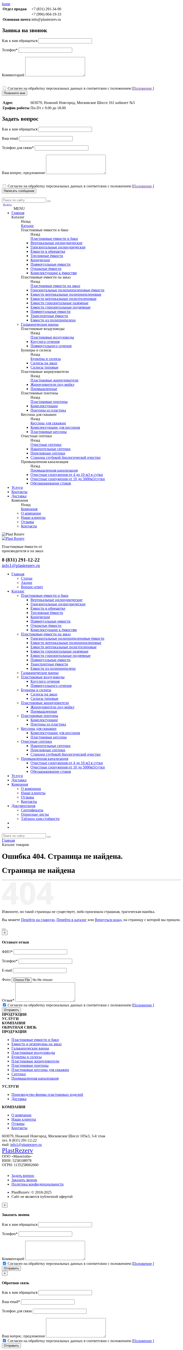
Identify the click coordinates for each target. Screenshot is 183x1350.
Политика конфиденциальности (37, 1184)
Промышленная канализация (54, 470)
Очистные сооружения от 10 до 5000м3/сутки (67, 479)
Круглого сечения (45, 342)
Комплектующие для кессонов (55, 427)
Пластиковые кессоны (48, 432)
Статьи (26, 578)
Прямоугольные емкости (50, 264)
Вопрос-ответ (32, 587)
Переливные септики (47, 453)
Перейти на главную (38, 920)
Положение (143, 88)
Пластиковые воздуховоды (52, 337)
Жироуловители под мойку (52, 384)
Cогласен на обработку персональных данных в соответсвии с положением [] (80, 88)
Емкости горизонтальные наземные (59, 303)
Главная (17, 213)
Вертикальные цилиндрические (56, 243)
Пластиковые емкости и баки (54, 239)
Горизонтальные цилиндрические (58, 247)
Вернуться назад (108, 920)
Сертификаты (32, 810)
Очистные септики (45, 445)
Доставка (18, 496)
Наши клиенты (33, 517)
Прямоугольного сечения (50, 346)
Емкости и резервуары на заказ (36, 1044)
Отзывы (27, 522)
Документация (23, 806)
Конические (40, 260)
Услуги (17, 487)
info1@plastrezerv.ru (26, 1145)
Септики (18, 1074)
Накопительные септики (50, 449)
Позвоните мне (14, 93)
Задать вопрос (22, 1176)
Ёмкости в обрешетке (47, 251)
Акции (26, 583)
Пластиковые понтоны (49, 402)
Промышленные (43, 389)
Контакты (19, 492)
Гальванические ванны (40, 324)
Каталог (27, 226)
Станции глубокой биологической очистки (65, 457)
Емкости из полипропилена (53, 320)
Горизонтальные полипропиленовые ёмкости (67, 290)
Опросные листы (35, 814)
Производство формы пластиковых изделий (47, 1094)
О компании (31, 513)
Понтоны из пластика (48, 410)
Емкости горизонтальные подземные (60, 307)
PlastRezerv (17, 1150)
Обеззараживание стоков (50, 483)
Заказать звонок (24, 1180)
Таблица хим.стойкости (40, 819)
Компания (29, 509)
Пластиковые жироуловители (54, 380)
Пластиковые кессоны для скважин (40, 1070)
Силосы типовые (44, 367)
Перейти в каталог (71, 920)
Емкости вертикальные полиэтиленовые (63, 299)
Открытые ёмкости (45, 269)
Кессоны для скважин (48, 423)
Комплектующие (44, 406)
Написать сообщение (19, 191)
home (6, 4)
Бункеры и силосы (45, 359)
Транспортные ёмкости (49, 316)
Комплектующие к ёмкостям (53, 273)
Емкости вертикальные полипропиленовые (65, 294)
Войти (7, 205)
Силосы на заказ (43, 363)
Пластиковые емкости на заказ (55, 286)
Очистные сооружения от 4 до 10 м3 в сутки (66, 475)
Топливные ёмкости (46, 256)
